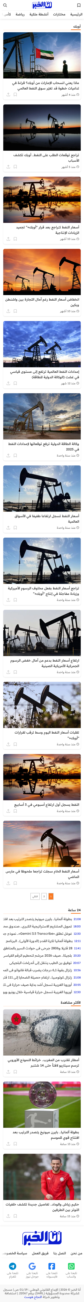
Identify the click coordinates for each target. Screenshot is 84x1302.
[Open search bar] (5, 5)
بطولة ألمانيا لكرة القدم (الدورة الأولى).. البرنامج (39, 941)
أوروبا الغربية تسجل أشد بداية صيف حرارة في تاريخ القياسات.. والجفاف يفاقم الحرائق (37, 985)
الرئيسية (76, 14)
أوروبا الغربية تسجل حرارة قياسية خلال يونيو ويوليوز (37, 992)
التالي (35, 896)
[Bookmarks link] (78, 5)
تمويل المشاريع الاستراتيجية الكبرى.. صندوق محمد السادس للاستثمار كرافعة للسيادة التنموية (37, 926)
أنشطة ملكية (39, 14)
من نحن (76, 1253)
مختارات (59, 14)
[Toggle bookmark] (15, 94)
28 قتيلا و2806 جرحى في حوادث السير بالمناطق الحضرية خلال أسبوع (37, 948)
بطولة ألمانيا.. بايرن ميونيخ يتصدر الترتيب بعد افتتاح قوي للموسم (37, 919)
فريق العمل (40, 1253)
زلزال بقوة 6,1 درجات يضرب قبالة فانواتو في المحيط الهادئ (37, 970)
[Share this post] (8, 94)
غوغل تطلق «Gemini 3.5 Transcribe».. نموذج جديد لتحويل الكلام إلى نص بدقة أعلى (37, 933)
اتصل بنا (59, 1253)
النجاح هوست (33, 1297)
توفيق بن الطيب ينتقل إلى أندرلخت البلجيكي (40, 963)
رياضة (20, 14)
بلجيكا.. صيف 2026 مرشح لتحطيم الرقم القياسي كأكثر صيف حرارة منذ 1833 (37, 955)
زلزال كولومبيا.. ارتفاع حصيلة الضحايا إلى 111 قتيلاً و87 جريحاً (37, 977)
